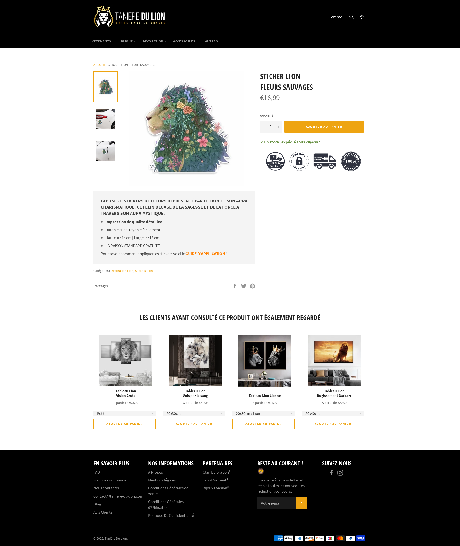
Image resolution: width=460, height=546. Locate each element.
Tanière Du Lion (116, 538)
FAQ (96, 472)
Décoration (153, 41)
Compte (335, 16)
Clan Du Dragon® (216, 472)
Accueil (99, 65)
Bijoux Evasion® (216, 488)
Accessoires (184, 41)
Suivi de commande (109, 480)
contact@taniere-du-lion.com (118, 496)
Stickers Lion (144, 271)
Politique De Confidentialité (171, 515)
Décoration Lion (122, 271)
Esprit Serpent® (215, 480)
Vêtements (102, 41)
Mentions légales (162, 480)
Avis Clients (102, 512)
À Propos (155, 472)
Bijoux (127, 41)
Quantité (267, 115)
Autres (211, 41)
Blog (97, 504)
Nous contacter (106, 488)
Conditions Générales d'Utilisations (166, 504)
